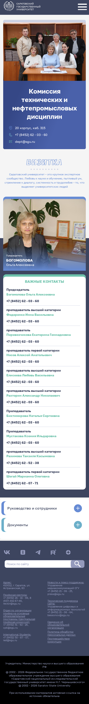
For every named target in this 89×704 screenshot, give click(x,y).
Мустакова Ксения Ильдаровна (31, 436)
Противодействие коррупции (58, 640)
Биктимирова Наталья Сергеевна (33, 416)
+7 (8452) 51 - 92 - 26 (15, 624)
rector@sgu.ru (12, 603)
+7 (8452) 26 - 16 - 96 (15, 598)
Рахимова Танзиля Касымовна (30, 456)
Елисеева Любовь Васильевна (30, 375)
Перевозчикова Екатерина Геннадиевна (38, 335)
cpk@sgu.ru (10, 627)
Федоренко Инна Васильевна (30, 314)
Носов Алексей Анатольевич (29, 355)
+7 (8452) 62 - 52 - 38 (22, 463)
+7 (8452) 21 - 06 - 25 (59, 591)
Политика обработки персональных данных (61, 633)
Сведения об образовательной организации (58, 625)
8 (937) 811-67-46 (17, 599)
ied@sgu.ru (10, 640)
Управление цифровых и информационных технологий (66, 608)
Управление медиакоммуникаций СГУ (63, 587)
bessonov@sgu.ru (58, 615)
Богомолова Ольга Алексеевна (30, 294)
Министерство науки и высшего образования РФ (53, 665)
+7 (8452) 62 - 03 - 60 (31, 135)
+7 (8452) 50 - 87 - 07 (15, 637)
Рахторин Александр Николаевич (33, 395)
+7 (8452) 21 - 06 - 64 (60, 612)
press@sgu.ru (55, 594)
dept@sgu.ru (25, 141)
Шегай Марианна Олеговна (28, 476)
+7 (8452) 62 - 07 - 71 (22, 483)
